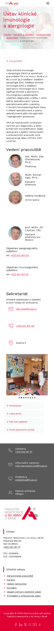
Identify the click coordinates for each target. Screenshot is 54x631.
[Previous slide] (8, 374)
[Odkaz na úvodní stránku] (22, 513)
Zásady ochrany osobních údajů (24, 592)
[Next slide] (45, 374)
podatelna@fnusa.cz (26, 480)
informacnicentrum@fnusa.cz (31, 466)
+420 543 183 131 (19, 274)
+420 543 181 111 (23, 451)
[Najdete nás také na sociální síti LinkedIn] (20, 624)
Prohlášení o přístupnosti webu (24, 596)
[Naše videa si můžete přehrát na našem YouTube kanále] (34, 624)
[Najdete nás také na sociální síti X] (25, 624)
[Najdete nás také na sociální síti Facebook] (15, 624)
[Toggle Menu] (48, 3)
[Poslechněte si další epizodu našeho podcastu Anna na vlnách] (39, 624)
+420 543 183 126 (25, 326)
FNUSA (7, 34)
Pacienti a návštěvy (23, 34)
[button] (27, 374)
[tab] (19, 397)
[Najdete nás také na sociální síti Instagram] (29, 624)
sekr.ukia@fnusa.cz (26, 309)
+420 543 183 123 (20, 255)
